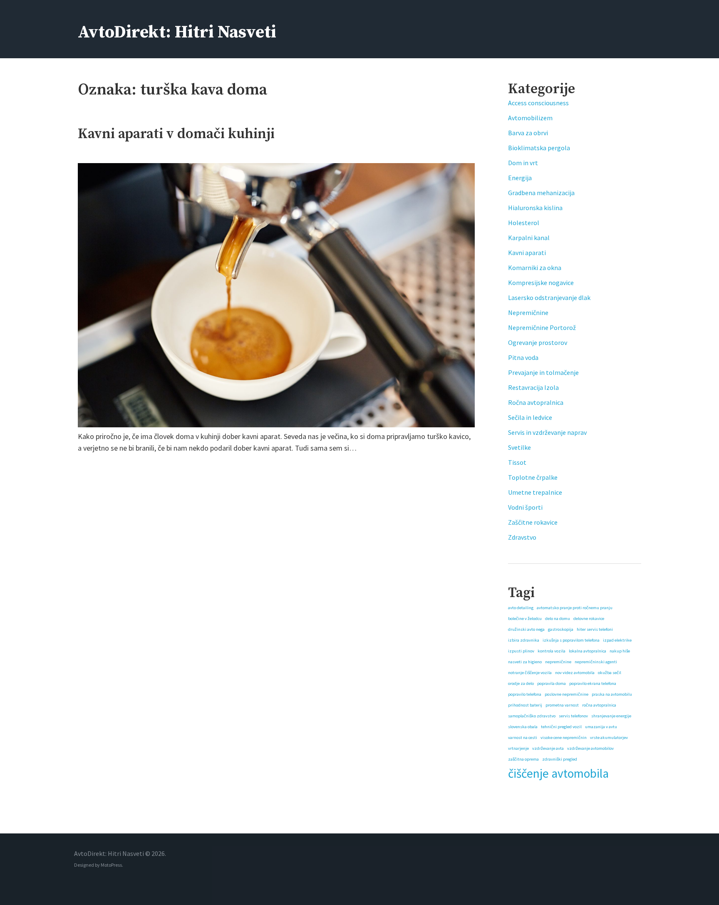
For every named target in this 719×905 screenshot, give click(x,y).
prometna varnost (562, 705)
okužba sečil (609, 672)
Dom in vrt (523, 163)
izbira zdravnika (523, 640)
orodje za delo (521, 683)
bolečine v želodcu (525, 618)
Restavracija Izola (533, 387)
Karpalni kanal (529, 237)
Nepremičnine (528, 312)
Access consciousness (538, 103)
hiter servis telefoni (595, 629)
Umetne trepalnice (535, 492)
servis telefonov (573, 716)
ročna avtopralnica (599, 705)
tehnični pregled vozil (561, 726)
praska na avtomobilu (612, 694)
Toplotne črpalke (533, 477)
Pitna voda (523, 357)
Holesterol (523, 222)
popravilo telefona (524, 694)
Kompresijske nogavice (541, 282)
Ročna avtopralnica (535, 402)
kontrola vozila (551, 651)
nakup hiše (620, 651)
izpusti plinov (521, 651)
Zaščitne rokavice (533, 522)
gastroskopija (560, 629)
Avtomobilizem (530, 118)
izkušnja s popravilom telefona (571, 640)
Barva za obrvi (528, 133)
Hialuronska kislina (535, 207)
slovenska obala (523, 726)
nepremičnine (558, 661)
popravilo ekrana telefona (592, 683)
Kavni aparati (527, 252)
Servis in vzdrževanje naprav (547, 432)
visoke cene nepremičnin (563, 737)
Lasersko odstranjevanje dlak (549, 297)
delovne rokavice (588, 618)
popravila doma (551, 683)
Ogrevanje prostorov (537, 342)
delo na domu (557, 618)
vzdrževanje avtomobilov (590, 748)
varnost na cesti (522, 737)
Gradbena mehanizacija (541, 192)
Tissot (517, 462)
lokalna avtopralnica (587, 651)
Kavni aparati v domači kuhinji (176, 134)
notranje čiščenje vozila (530, 672)
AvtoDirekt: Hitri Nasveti (177, 32)
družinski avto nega (526, 629)
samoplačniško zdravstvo (531, 716)
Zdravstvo (522, 537)
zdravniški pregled (559, 759)
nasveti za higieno (525, 661)
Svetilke (519, 447)
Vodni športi (525, 507)
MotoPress (111, 865)
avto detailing (520, 607)
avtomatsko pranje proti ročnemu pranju (574, 607)
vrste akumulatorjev (609, 737)
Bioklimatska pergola (539, 148)
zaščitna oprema (523, 759)
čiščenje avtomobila (558, 773)
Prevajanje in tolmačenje (543, 372)
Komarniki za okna (534, 267)
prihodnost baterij (525, 705)
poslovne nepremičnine (566, 694)
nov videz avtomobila (575, 672)
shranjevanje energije (611, 716)
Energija (520, 178)
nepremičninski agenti (596, 661)
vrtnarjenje (518, 748)
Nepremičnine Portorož (542, 327)
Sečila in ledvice (530, 417)
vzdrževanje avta (548, 748)
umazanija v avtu (601, 726)
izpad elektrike (617, 640)
